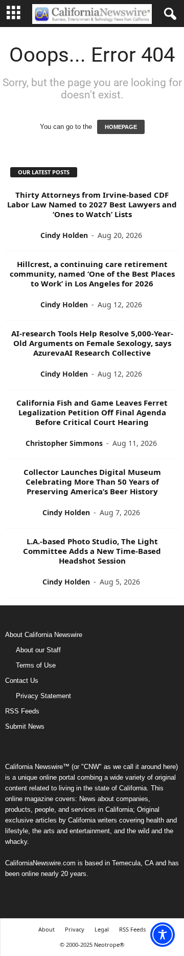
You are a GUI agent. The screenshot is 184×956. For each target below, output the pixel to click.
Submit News (24, 726)
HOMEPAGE (121, 127)
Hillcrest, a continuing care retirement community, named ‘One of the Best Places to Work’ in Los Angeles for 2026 (92, 273)
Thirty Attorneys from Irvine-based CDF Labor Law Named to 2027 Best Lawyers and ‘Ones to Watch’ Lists (92, 204)
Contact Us (21, 680)
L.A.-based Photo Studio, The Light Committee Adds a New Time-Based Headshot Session (92, 551)
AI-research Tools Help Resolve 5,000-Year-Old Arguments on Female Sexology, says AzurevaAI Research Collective (92, 343)
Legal (102, 929)
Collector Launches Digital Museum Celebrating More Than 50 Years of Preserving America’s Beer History (92, 481)
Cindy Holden (64, 235)
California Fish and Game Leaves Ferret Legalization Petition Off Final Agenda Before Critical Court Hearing (92, 412)
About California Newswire (43, 635)
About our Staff (38, 650)
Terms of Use (36, 665)
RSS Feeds (22, 711)
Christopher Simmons (64, 443)
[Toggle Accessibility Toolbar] (162, 934)
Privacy (74, 929)
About (46, 929)
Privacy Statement (43, 696)
